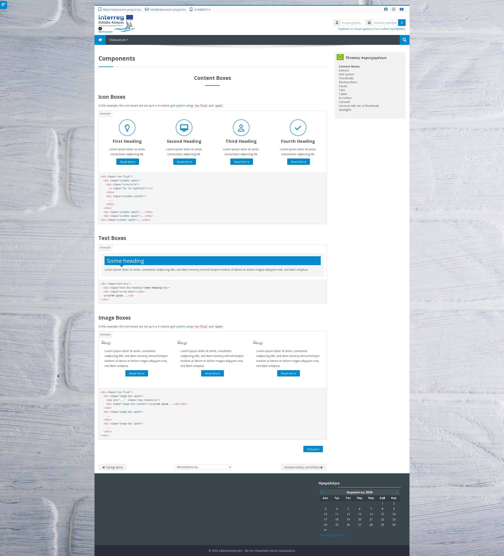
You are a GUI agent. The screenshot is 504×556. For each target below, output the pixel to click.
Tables (343, 94)
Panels (343, 86)
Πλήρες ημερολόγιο (332, 535)
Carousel (344, 102)
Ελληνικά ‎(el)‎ (117, 40)
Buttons (344, 70)
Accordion (345, 98)
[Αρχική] (116, 23)
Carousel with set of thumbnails (359, 106)
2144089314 (202, 9)
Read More (127, 162)
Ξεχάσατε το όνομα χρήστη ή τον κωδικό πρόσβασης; (372, 28)
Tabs (342, 90)
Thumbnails (346, 78)
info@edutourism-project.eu (168, 9)
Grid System (346, 74)
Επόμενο (313, 449)
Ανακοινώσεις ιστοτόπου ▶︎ (304, 467)
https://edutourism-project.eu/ (122, 9)
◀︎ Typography (112, 467)
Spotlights (345, 110)
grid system (177, 105)
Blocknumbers (348, 82)
